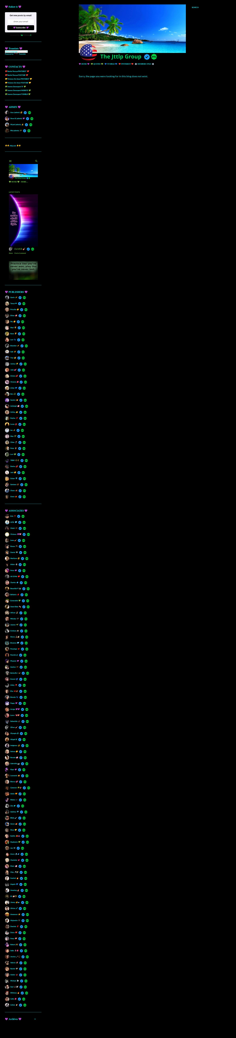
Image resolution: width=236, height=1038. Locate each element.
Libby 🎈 (13, 685)
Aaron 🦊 (14, 824)
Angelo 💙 (14, 884)
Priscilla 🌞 (14, 309)
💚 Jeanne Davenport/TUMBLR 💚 (17, 94)
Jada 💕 (13, 370)
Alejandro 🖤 (15, 920)
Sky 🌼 (13, 321)
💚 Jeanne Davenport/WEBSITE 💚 (18, 90)
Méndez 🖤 (14, 619)
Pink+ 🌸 (13, 866)
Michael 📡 (14, 981)
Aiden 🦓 (14, 564)
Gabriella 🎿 (15, 763)
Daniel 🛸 (14, 552)
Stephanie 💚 (15, 842)
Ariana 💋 (14, 376)
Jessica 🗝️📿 (15, 956)
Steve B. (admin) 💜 (17, 118)
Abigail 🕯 (13, 739)
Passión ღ (14, 655)
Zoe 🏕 (13, 806)
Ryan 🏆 (13, 333)
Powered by (15, 35)
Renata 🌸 (14, 757)
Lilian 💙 (13, 388)
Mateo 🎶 (14, 800)
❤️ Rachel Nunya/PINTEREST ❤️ (17, 71)
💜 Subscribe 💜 (21, 28)
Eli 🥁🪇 (13, 896)
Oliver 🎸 (14, 727)
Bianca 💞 (14, 782)
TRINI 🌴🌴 (14, 460)
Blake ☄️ (13, 818)
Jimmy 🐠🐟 (15, 902)
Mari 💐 (13, 327)
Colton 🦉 (14, 1005)
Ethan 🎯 (13, 315)
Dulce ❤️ (13, 932)
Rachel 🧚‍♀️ (14, 969)
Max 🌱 (13, 436)
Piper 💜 (13, 769)
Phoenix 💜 (14, 661)
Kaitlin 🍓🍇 (15, 836)
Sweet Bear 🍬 (15, 607)
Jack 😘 (13, 472)
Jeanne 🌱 (14, 625)
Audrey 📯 (14, 667)
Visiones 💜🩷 (16, 534)
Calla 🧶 (13, 999)
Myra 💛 (13, 830)
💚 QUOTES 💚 (97, 64)
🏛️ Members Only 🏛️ (144, 64)
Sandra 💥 (14, 400)
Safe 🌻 (13, 352)
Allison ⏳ (14, 613)
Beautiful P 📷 (15, 588)
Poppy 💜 (14, 703)
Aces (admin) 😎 (16, 112)
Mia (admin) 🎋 (16, 130)
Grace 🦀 (13, 496)
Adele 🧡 (13, 794)
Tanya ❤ (13, 303)
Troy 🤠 (13, 358)
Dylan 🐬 (14, 478)
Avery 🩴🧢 (15, 854)
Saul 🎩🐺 (14, 987)
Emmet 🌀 (14, 679)
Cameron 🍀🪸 (16, 788)
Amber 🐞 (14, 975)
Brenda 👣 (14, 697)
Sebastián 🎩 (15, 721)
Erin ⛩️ (13, 516)
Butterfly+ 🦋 (15, 673)
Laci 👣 (13, 340)
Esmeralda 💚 (15, 600)
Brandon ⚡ (14, 346)
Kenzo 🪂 (14, 546)
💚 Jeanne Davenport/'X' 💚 (15, 86)
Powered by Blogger (141, 1026)
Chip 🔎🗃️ (14, 872)
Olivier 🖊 (14, 908)
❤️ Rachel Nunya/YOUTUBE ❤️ (16, 75)
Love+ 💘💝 (15, 715)
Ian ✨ (12, 430)
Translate (22, 54)
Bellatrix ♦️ (14, 594)
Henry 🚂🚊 (15, 637)
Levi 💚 (13, 454)
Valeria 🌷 (14, 963)
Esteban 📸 (14, 631)
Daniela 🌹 (14, 926)
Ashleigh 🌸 (15, 406)
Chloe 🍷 (13, 442)
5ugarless (144, 1031)
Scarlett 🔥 (14, 878)
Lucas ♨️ (13, 424)
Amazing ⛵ (15, 890)
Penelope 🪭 (15, 649)
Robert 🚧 (14, 944)
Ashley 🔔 (14, 412)
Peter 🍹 (13, 448)
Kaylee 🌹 (14, 418)
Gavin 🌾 (13, 297)
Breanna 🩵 (14, 643)
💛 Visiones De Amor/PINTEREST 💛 (18, 79)
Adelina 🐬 (14, 812)
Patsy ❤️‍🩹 (13, 938)
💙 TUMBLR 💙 (111, 64)
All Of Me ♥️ (15, 576)
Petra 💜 (13, 570)
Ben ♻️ (13, 394)
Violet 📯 (14, 528)
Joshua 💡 (14, 364)
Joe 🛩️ (13, 848)
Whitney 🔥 (15, 993)
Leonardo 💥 (15, 775)
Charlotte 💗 (15, 860)
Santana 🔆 (14, 484)
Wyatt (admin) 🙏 (17, 124)
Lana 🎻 (13, 540)
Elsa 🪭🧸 (14, 691)
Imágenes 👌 (15, 745)
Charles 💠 (14, 582)
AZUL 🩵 (13, 522)
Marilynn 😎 (15, 558)
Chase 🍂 (14, 490)
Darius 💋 (14, 466)
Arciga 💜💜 (15, 709)
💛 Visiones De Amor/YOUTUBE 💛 (18, 83)
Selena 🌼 (14, 751)
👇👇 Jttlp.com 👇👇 (13, 146)
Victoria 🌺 (14, 382)
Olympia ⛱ (14, 733)
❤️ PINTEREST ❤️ (126, 64)
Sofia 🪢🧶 (14, 950)
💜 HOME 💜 (84, 64)
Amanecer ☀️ (15, 914)
